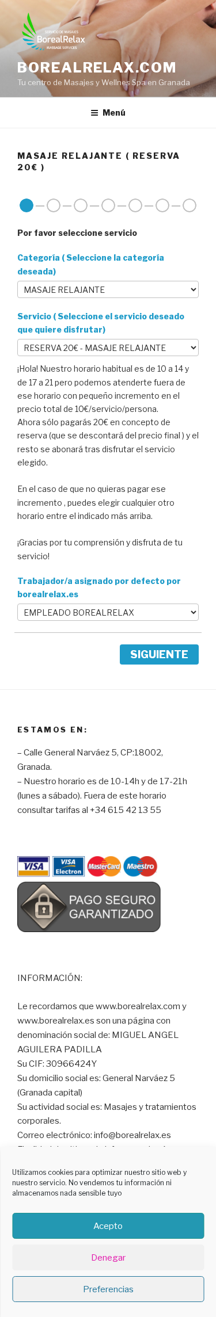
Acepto (108, 1226)
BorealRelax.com (97, 67)
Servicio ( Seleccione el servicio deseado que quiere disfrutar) (100, 322)
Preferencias (108, 1289)
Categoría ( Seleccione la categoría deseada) (90, 264)
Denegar (108, 1258)
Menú (114, 112)
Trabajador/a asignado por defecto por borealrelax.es (99, 587)
